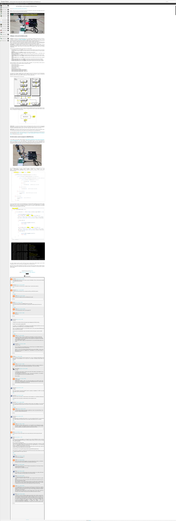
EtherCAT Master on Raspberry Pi (6, 30)
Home (6, 3)
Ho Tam (31, 270)
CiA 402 (23, 272)
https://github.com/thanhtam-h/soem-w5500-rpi (20, 8)
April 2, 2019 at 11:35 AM (20, 312)
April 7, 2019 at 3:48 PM (20, 335)
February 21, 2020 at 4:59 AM (20, 402)
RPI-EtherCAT (22, 3)
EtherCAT (3, 32)
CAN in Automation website (22, 132)
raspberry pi (33, 272)
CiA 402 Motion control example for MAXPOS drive (26, 6)
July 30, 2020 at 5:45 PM (20, 475)
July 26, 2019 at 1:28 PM (22, 343)
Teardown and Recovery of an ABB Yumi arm (7, 7)
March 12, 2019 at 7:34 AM (21, 295)
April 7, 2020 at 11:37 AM (20, 423)
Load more (27, 518)
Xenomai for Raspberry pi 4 (5, 13)
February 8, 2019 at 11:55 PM (20, 278)
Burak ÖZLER (17, 368)
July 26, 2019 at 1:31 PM (19, 387)
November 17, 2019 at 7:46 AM (21, 378)
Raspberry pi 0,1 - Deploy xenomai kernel (7, 36)
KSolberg (14, 356)
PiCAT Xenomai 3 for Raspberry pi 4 (6, 11)
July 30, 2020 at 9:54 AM (20, 459)
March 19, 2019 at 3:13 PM (18, 302)
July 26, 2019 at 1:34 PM (19, 395)
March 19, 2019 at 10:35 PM (21, 308)
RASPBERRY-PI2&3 (16, 3)
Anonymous (14, 284)
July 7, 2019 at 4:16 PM (19, 356)
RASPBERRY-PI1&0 (10, 3)
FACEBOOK (26, 3)
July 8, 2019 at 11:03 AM (20, 363)
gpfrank (14, 302)
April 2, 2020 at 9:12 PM (19, 416)
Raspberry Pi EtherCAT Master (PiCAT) (7, 28)
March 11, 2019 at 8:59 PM (20, 289)
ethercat (25, 272)
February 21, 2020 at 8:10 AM (21, 408)
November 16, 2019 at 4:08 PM (23, 368)
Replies (15, 294)
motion (28, 272)
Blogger (90, 520)
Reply (13, 282)
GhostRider (14, 278)
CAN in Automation (22, 39)
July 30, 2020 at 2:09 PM (20, 464)
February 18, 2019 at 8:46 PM (20, 284)
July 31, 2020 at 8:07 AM (20, 484)
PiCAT (30, 272)
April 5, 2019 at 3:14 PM (19, 319)
